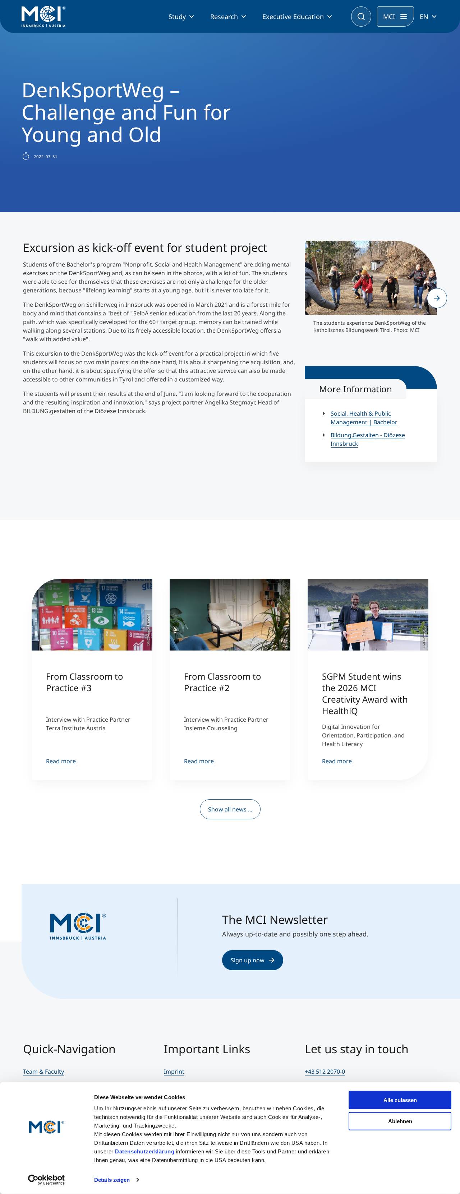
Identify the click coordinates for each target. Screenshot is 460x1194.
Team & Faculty (43, 1071)
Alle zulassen (400, 1100)
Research (224, 16)
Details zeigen (112, 1180)
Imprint (174, 1071)
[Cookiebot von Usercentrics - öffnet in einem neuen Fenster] (46, 1180)
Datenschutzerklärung (144, 1151)
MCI (389, 16)
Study (177, 16)
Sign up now (247, 960)
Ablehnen (400, 1121)
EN (424, 16)
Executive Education (293, 16)
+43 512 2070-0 (325, 1071)
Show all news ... (230, 809)
